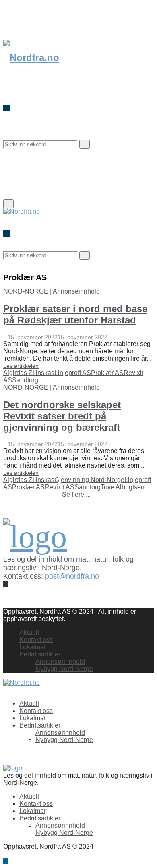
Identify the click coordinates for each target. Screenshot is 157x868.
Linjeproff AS (72, 372)
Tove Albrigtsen (123, 487)
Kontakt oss (36, 639)
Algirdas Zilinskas (28, 372)
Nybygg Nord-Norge (64, 668)
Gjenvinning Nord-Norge (89, 479)
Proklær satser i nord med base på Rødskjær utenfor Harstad (75, 314)
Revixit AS (59, 487)
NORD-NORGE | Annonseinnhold (51, 291)
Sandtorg (25, 380)
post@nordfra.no (72, 576)
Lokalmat (32, 647)
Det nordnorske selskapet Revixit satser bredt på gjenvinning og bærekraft (62, 416)
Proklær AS (107, 372)
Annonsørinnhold (60, 661)
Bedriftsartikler (39, 654)
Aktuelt (29, 632)
